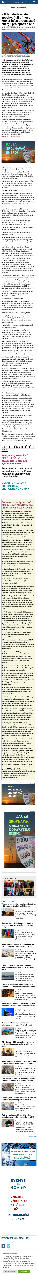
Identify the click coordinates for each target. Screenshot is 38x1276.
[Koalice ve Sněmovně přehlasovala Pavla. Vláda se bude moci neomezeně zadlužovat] (8, 993)
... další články (31, 1136)
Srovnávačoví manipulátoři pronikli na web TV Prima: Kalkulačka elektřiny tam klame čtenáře (17, 472)
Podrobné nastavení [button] (10, 1271)
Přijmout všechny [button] (24, 1271)
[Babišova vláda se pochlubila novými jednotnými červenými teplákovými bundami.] (9, 884)
